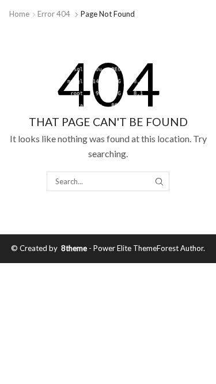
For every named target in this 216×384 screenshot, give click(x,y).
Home (19, 13)
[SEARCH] (159, 181)
